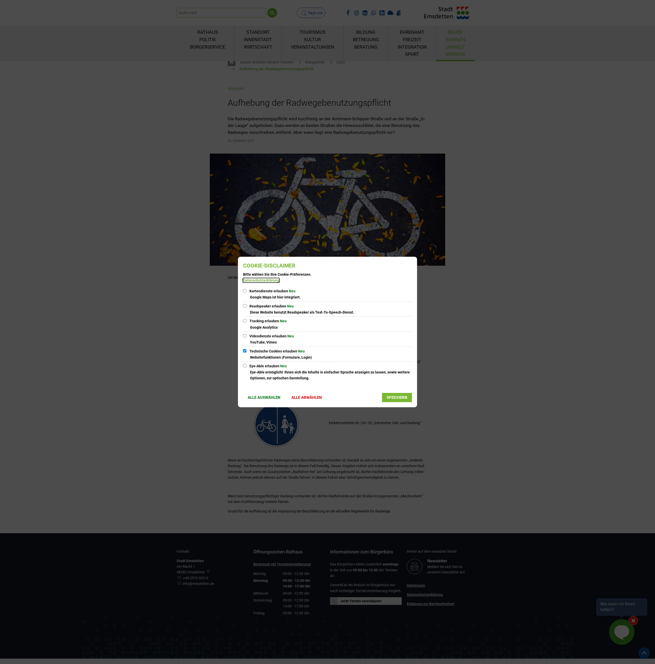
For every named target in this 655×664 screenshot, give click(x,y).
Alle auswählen (264, 397)
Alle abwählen (306, 397)
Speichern (397, 397)
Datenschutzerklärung (261, 280)
